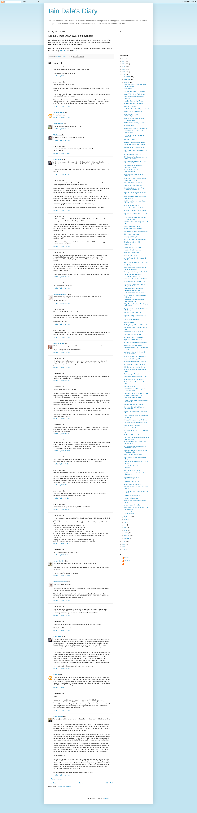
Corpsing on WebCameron (132, 495)
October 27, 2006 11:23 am (61, 543)
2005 (124, 541)
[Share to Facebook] (81, 56)
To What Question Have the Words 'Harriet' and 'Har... (134, 119)
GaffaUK (56, 674)
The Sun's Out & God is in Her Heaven (135, 128)
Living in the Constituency (132, 234)
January (126, 538)
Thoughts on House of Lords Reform (135, 210)
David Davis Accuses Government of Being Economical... (135, 268)
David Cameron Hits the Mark (133, 454)
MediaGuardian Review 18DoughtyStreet (131, 115)
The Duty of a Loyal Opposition (133, 103)
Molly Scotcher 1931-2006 (132, 242)
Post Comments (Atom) (64, 786)
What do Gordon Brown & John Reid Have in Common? (135, 193)
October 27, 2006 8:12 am (61, 303)
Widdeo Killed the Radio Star (132, 484)
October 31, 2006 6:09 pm (61, 775)
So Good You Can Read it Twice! (134, 293)
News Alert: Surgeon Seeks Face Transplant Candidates (134, 188)
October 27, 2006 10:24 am (61, 485)
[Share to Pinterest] (83, 56)
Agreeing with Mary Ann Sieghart (134, 404)
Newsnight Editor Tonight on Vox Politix (136, 272)
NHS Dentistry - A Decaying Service (134, 367)
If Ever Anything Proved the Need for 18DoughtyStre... (135, 218)
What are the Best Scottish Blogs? (134, 147)
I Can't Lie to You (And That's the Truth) (136, 262)
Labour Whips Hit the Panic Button (134, 94)
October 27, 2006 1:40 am (61, 246)
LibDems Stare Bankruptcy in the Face (135, 342)
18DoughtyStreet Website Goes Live (135, 362)
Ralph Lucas (57, 159)
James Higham (58, 123)
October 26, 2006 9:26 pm (61, 140)
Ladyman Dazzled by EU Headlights (135, 356)
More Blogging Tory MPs (131, 205)
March (126, 533)
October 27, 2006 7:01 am (61, 277)
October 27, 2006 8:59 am (61, 337)
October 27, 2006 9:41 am (61, 418)
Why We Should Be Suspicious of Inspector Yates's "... (134, 166)
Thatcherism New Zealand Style (133, 345)
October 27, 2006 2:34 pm (61, 615)
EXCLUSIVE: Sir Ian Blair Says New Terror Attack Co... (135, 389)
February (127, 535)
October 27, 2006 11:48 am (61, 555)
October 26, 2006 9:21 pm (61, 129)
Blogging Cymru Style (130, 237)
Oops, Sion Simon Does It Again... (134, 340)
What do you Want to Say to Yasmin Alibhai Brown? (134, 352)
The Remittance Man (60, 294)
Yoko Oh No (127, 265)
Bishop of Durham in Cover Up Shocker (136, 420)
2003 (124, 547)
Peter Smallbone (58, 343)
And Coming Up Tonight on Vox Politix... (136, 279)
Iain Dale (127, 561)
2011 (124, 61)
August (126, 519)
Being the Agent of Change (132, 425)
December (127, 77)
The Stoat (56, 135)
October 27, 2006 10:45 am (61, 509)
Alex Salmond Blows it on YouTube (134, 91)
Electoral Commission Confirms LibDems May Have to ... (133, 289)
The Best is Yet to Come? (131, 435)
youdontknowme (58, 112)
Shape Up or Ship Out (130, 428)
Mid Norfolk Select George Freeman (135, 239)
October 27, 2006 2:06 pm (61, 600)
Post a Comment (56, 779)
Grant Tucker (128, 558)
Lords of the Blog (129, 125)
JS (125, 564)
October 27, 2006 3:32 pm (61, 630)
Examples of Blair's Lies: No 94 (133, 332)
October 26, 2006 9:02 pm (61, 106)
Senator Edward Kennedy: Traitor (134, 208)
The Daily (63, 51)
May (125, 527)
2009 (124, 66)
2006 (124, 74)
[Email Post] (70, 56)
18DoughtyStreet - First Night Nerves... (135, 364)
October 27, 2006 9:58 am (61, 434)
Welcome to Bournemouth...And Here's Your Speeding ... (136, 512)
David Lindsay (58, 716)
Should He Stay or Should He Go (134, 334)
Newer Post (52, 783)
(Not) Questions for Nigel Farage (134, 101)
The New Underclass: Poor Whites (134, 142)
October (126, 82)
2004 (124, 544)
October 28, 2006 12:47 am (61, 687)
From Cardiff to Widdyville (131, 253)
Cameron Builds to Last (131, 498)
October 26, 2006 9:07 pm (61, 117)
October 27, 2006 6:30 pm (61, 668)
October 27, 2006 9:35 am (61, 380)
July (125, 522)
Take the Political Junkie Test (132, 312)
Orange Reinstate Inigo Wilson (133, 359)
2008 (124, 69)
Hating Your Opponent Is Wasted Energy (136, 231)
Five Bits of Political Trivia (131, 139)
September (127, 517)
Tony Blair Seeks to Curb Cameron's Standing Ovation (135, 447)
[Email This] (74, 56)
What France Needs (130, 106)
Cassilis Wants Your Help (131, 319)
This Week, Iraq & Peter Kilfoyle (133, 337)
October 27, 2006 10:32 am (61, 498)
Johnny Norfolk (58, 561)
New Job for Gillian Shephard (133, 183)
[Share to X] (78, 56)
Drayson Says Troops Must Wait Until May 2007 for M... (135, 285)
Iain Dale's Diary (73, 11)
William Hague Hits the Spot (132, 505)
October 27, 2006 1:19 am (61, 210)
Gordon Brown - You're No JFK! (133, 111)
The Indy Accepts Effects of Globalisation (136, 325)
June (125, 525)
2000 (124, 549)
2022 (124, 58)
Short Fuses (127, 245)
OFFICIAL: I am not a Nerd (132, 226)
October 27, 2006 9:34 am (61, 367)
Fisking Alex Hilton (129, 322)
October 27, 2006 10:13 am (61, 464)
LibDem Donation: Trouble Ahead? (134, 154)
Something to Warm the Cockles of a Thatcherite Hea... (135, 316)
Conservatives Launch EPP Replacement (132, 478)
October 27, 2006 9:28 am (61, 352)
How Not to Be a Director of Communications (132, 170)
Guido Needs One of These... (132, 470)
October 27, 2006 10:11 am (61, 451)
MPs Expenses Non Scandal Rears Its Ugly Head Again (135, 157)
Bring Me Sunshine (129, 386)
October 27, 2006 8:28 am (61, 324)
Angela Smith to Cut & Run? (132, 247)
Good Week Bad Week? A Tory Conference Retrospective (133, 396)
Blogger (106, 798)
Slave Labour (128, 89)
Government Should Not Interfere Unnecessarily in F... (134, 300)
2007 (124, 72)
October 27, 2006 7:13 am (61, 288)
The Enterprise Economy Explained (134, 123)
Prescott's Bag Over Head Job (133, 185)
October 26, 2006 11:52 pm (61, 153)
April (125, 530)
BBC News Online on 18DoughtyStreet (136, 422)
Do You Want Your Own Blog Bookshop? (136, 109)
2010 (124, 64)
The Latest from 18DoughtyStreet (134, 379)
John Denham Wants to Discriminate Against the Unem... (135, 179)
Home (81, 783)
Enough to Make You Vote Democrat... (135, 145)
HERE (75, 51)
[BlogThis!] (76, 56)
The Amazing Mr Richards (132, 374)
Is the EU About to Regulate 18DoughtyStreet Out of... (132, 275)
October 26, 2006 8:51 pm (61, 76)
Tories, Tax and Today (130, 255)
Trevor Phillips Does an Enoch (133, 229)
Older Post (109, 783)
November (127, 79)
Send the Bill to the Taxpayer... (133, 250)
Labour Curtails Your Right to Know (134, 281)
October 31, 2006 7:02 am (61, 710)
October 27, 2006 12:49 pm (61, 576)
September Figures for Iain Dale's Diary (136, 393)
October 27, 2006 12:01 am (61, 174)
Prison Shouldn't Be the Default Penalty (136, 376)
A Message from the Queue (132, 481)
